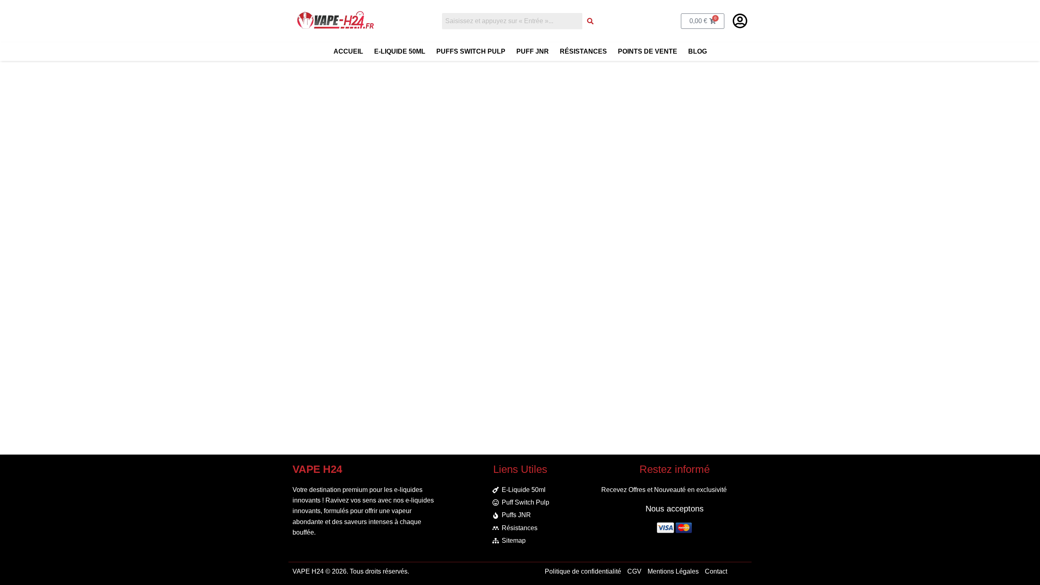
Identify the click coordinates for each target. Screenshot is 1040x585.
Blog (697, 51)
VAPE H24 (308, 571)
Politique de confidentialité (583, 571)
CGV (634, 571)
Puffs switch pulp (470, 51)
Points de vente (647, 51)
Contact (716, 571)
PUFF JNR (532, 51)
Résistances (583, 51)
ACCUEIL (348, 51)
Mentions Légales (673, 571)
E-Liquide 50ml (399, 51)
